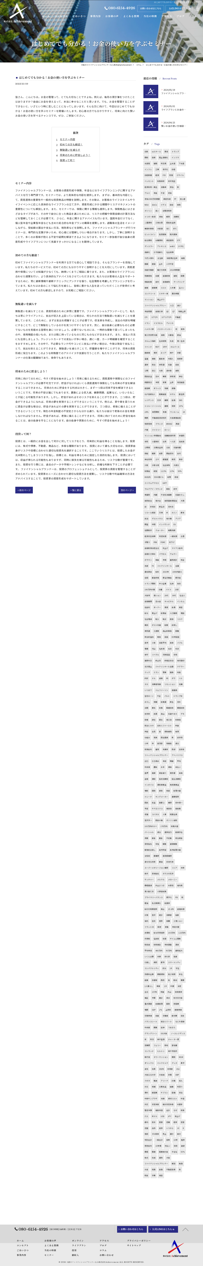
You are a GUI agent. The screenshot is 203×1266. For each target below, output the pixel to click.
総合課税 (148, 240)
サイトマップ (134, 1245)
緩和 (175, 276)
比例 (164, 441)
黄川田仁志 (149, 891)
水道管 (147, 163)
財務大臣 (174, 826)
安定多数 (155, 1104)
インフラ (175, 157)
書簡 (166, 406)
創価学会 (179, 832)
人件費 (172, 287)
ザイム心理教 (175, 938)
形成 (153, 1157)
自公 (153, 370)
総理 (169, 477)
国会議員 (164, 737)
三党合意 (159, 222)
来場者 (170, 1069)
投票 (168, 1140)
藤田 (161, 861)
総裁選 (163, 702)
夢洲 (182, 512)
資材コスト (172, 1098)
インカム (180, 601)
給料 (157, 571)
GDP (154, 1009)
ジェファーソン (161, 690)
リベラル (155, 654)
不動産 (178, 317)
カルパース (174, 346)
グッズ (174, 1063)
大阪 (168, 1157)
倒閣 (155, 702)
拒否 (153, 1122)
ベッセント (149, 181)
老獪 (146, 814)
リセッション (170, 684)
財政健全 (157, 944)
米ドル (154, 1116)
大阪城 (162, 1074)
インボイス (149, 784)
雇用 (157, 749)
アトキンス (161, 246)
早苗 (146, 808)
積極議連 (148, 885)
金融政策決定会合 (152, 548)
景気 (153, 708)
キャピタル (169, 601)
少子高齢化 (158, 252)
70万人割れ (149, 258)
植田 (157, 560)
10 (178, 1128)
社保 (171, 583)
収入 (180, 1080)
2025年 (166, 571)
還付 (171, 1134)
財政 (175, 1146)
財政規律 (178, 992)
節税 (161, 790)
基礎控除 (175, 796)
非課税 (147, 932)
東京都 (172, 773)
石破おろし (179, 494)
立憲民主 (162, 1086)
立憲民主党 (158, 447)
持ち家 (167, 956)
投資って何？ (67, 160)
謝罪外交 (148, 660)
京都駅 (154, 980)
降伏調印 (180, 660)
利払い (167, 1146)
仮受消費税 (163, 779)
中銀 (172, 986)
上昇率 (168, 1009)
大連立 (176, 465)
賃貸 (166, 607)
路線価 (147, 352)
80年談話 (175, 637)
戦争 (182, 329)
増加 (182, 613)
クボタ (147, 1080)
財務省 (147, 471)
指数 (177, 915)
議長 (171, 672)
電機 (146, 648)
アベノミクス (177, 755)
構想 (170, 802)
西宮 (177, 423)
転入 (157, 619)
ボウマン (148, 560)
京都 (179, 352)
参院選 (162, 364)
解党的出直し (150, 850)
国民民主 (148, 376)
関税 (146, 157)
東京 (155, 352)
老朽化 (165, 169)
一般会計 (159, 1140)
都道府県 (155, 577)
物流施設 (180, 382)
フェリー (157, 1045)
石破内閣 (177, 447)
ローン (167, 429)
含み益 (158, 601)
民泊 (146, 518)
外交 (146, 1104)
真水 (168, 998)
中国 (153, 524)
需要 (182, 980)
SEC (168, 228)
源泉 (177, 944)
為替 (146, 566)
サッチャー (149, 879)
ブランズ (159, 423)
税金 (146, 1175)
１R (165, 986)
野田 (146, 453)
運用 (161, 1157)
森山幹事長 (167, 631)
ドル (153, 678)
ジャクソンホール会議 (164, 666)
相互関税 (155, 412)
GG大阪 (164, 1033)
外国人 (171, 358)
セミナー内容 (67, 139)
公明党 (147, 447)
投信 (171, 204)
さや (157, 459)
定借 (182, 1122)
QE (167, 311)
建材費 (174, 1015)
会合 (146, 992)
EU (175, 524)
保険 (179, 204)
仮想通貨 (162, 234)
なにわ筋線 (179, 1021)
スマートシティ (174, 962)
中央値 (147, 767)
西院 (162, 980)
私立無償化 (156, 903)
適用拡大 (178, 950)
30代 (174, 595)
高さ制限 (171, 974)
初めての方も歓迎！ (71, 144)
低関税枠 (148, 530)
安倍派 (152, 506)
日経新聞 (148, 175)
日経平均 (162, 642)
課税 (153, 779)
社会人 (182, 595)
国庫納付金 (163, 1151)
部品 (171, 187)
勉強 (180, 1163)
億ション (157, 595)
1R (171, 968)
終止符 (158, 660)
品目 (153, 1128)
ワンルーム (174, 412)
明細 (171, 761)
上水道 (172, 163)
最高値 (162, 358)
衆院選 (147, 631)
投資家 (180, 358)
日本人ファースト (164, 725)
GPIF (165, 346)
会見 (153, 731)
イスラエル (158, 323)
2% (160, 1009)
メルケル (161, 879)
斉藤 (146, 838)
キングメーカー (161, 796)
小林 (146, 743)
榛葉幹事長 (149, 228)
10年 (176, 1140)
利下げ (172, 542)
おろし (147, 702)
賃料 (146, 1092)
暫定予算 (148, 1110)
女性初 (147, 856)
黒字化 (169, 897)
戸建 (146, 429)
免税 (146, 1134)
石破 (170, 364)
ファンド (148, 346)
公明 (146, 370)
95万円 (169, 950)
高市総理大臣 (175, 850)
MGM (181, 1057)
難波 (155, 1080)
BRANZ (169, 423)
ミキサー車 (163, 293)
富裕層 (174, 1045)
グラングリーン (151, 1033)
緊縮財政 (170, 708)
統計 (161, 915)
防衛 (171, 175)
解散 (164, 844)
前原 (161, 453)
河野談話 (166, 654)
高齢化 (147, 252)
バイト (168, 589)
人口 (172, 305)
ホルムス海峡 (150, 341)
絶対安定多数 (168, 1104)
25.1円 (171, 909)
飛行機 (169, 518)
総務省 (163, 613)
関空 (146, 524)
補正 (146, 998)
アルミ (147, 193)
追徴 (146, 779)
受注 (180, 1092)
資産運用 (170, 240)
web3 (172, 246)
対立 (146, 1086)
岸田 (146, 731)
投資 (153, 157)
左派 (170, 648)
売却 (173, 749)
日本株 (181, 749)
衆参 (180, 459)
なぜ (175, 1110)
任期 (180, 684)
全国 (146, 577)
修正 (182, 560)
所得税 (147, 938)
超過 (171, 619)
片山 (169, 992)
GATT (165, 483)
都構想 (156, 856)
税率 (173, 406)
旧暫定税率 (167, 210)
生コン (181, 287)
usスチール (156, 151)
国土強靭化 (163, 157)
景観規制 (161, 974)
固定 (159, 927)
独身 (175, 956)
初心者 (182, 199)
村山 (153, 648)
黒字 (182, 1063)
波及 (146, 1069)
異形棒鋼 (175, 293)
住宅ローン (149, 696)
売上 (164, 1134)
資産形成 (167, 199)
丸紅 (171, 341)
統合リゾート (166, 1021)
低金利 (147, 607)
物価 (166, 388)
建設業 (154, 1092)
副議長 (174, 690)
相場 (163, 335)
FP (175, 199)
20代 (167, 595)
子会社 (174, 1151)
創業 (146, 980)
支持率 (147, 713)
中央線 (147, 1027)
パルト (167, 696)
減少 (179, 305)
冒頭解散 (173, 844)
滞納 (170, 767)
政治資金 (179, 838)
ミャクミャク (162, 1063)
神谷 (180, 376)
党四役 (169, 808)
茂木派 (171, 506)
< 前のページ (24, 490)
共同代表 (170, 861)
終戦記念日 (169, 660)
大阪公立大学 (150, 1074)
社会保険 (166, 465)
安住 (157, 844)
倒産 (168, 790)
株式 (146, 1157)
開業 (155, 1027)
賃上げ (154, 613)
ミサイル (180, 175)
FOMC (163, 542)
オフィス (157, 388)
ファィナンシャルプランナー (156, 755)
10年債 (158, 1146)
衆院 (173, 459)
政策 (182, 1110)
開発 (173, 1057)
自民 (177, 364)
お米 (162, 767)
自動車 (163, 187)
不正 (159, 696)
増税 (146, 790)
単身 (158, 986)
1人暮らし (149, 986)
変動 (166, 927)
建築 (146, 287)
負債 (173, 607)
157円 (154, 992)
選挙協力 (168, 832)
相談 (161, 1175)
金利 (157, 281)
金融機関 (148, 601)
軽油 (146, 903)
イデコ (163, 204)
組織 (171, 1086)
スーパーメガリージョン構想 (156, 867)
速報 (161, 678)
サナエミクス (157, 808)
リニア (174, 867)
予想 (157, 382)
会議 (177, 566)
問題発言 (148, 382)
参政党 (172, 376)
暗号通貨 (173, 234)
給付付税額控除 (151, 909)
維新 (153, 453)
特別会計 (148, 1140)
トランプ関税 (150, 583)
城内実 (180, 885)
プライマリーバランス (154, 897)
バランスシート (151, 1021)
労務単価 (148, 1015)
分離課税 (159, 240)
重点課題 (148, 1003)
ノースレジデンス (178, 1033)
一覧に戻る (75, 490)
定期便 (147, 1045)
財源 (164, 938)
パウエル (162, 554)
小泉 (153, 642)
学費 (153, 1175)
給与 (146, 613)
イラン (147, 323)
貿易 (168, 489)
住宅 (153, 921)
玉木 (157, 376)
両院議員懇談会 (171, 500)
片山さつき (160, 885)
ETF (178, 240)
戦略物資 (171, 530)
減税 (177, 370)
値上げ (177, 1116)
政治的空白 (149, 637)
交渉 (159, 400)
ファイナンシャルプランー (155, 305)
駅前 (175, 980)
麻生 (171, 702)
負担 (179, 583)
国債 (182, 276)
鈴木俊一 (179, 802)
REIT (157, 346)
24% (146, 412)
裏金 (161, 838)
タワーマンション (161, 1057)
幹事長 (178, 719)
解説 (173, 1163)
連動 (173, 388)
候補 (153, 1086)
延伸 (162, 1027)
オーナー (157, 607)
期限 (166, 400)
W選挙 (179, 1104)
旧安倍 (180, 737)
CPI (146, 317)
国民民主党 (170, 222)
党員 (155, 737)
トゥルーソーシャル (153, 406)
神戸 (171, 352)
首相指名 (155, 873)
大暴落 (171, 335)
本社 (180, 974)
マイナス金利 (177, 548)
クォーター (160, 530)
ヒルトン (161, 1051)
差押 (146, 773)
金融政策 (166, 276)
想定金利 (148, 1146)
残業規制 (148, 276)
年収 (164, 761)
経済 (157, 175)
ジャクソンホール (164, 566)
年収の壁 (175, 927)
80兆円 (147, 477)
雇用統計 (173, 560)
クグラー (180, 666)
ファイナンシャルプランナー (156, 1163)
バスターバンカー (164, 329)
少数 (146, 465)
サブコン (164, 1092)
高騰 (168, 921)
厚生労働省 (167, 577)
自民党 (181, 441)
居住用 (181, 394)
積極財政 (180, 708)
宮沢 (153, 915)
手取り (147, 542)
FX (153, 566)
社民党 (162, 648)
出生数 (160, 258)
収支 (182, 1015)
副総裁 (178, 808)
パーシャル (149, 832)
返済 (161, 1128)
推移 (183, 1140)
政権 (146, 719)
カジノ (174, 512)
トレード (148, 796)
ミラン (156, 672)
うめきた (171, 1027)
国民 (146, 802)
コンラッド (149, 1051)
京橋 (170, 1074)
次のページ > (127, 490)
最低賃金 (148, 571)
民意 (155, 713)
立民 (168, 447)
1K (184, 412)
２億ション (177, 921)
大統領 (160, 228)
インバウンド (164, 524)
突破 (162, 992)
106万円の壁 (150, 589)
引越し (147, 962)
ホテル (172, 394)
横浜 (146, 625)
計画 (173, 1080)
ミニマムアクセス (152, 483)
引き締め (155, 761)
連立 (177, 743)
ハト (180, 678)
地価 (163, 1098)
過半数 (169, 370)
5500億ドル (159, 477)
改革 (182, 867)
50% (180, 471)
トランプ (175, 151)
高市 (146, 642)
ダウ (173, 678)
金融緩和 (166, 281)
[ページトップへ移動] (185, 1229)
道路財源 (180, 909)
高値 (171, 642)
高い (157, 210)
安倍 (175, 654)
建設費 (147, 388)
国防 (168, 1003)
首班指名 (148, 844)
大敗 (182, 500)
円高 (179, 672)
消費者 (169, 915)
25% (181, 406)
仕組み (147, 737)
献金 (153, 838)
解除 (168, 216)
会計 (168, 1110)
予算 (153, 998)
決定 (179, 986)
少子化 (181, 246)
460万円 (158, 950)
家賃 (164, 382)
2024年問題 (175, 270)
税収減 (147, 944)
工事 (157, 169)
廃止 (163, 909)
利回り (180, 1086)
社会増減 (148, 619)
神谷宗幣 (148, 459)
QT (173, 311)
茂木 (179, 702)
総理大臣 (177, 790)
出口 (146, 761)
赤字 (175, 489)
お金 (146, 1169)
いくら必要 (149, 956)
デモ (182, 713)
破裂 (155, 163)
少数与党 (155, 465)
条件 (146, 873)
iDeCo (154, 204)
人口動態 (173, 613)
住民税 (156, 938)
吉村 (179, 453)
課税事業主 (161, 784)
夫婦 (159, 956)
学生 (177, 968)
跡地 (166, 1045)
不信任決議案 (166, 494)
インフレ (148, 169)
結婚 (183, 258)
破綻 (183, 1146)
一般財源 (173, 536)
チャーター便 (173, 1039)
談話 (166, 637)
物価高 (169, 743)
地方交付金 (177, 998)
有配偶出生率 (172, 258)
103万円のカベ (151, 826)
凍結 (161, 216)
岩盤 (146, 1128)
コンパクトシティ (152, 968)
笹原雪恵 (148, 423)
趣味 (155, 767)
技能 (157, 1015)
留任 (161, 719)
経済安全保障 (150, 536)
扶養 (160, 589)
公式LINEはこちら (178, 8)
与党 (161, 370)
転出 (164, 619)
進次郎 (160, 743)
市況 (152, 1039)
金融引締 (159, 311)
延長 (173, 400)
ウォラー (173, 554)
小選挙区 (155, 441)
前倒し (174, 625)
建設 (153, 264)
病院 (155, 962)
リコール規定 (150, 512)
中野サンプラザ (151, 1098)
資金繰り (162, 773)
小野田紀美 (161, 891)
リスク (180, 619)
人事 (164, 814)
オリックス (149, 1063)
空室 (146, 358)
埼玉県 (163, 163)
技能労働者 (149, 270)
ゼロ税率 (155, 1134)
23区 (177, 589)
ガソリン (148, 210)
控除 (161, 921)
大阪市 (147, 595)
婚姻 (146, 264)
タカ (146, 684)
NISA (146, 204)
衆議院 (147, 494)
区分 (164, 968)
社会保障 (170, 252)
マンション (149, 299)
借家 (175, 1122)
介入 (146, 1116)
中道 (182, 1098)
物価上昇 (182, 311)
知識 (153, 1169)
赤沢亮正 (171, 181)
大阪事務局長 (175, 418)
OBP (177, 1074)
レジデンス (149, 400)
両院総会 (148, 500)
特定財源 (162, 536)
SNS (180, 400)
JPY (169, 1116)
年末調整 (168, 944)
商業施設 (162, 394)
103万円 (171, 932)
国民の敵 (159, 820)
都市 (162, 962)
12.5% (163, 471)
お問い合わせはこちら (150, 8)
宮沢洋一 (148, 820)
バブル (180, 642)
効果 (153, 1069)
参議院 (181, 435)
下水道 (181, 163)
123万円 (181, 932)
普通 (161, 1122)
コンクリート (150, 293)
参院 (146, 441)
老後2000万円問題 (152, 199)
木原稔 (171, 885)
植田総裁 (148, 281)
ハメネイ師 (149, 329)
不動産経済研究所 (159, 418)
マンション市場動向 (153, 435)
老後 (170, 193)
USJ (178, 1069)
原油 (179, 335)
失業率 (165, 749)
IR (167, 512)
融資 (153, 773)
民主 (153, 802)
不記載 (169, 838)
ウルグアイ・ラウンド (154, 489)
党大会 (158, 500)
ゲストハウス (157, 518)
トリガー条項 (150, 216)
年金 (155, 193)
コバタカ (155, 814)
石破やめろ (172, 713)
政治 (153, 364)
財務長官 (161, 181)
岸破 (177, 725)
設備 (173, 1092)
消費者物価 (156, 684)
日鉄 (146, 151)
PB (176, 897)
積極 (146, 1151)
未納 (180, 773)
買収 (166, 151)
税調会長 (173, 814)
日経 (173, 169)
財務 (161, 708)
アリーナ (164, 1080)
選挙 (146, 364)
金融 (161, 1169)
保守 (146, 654)
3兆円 (161, 1069)
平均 (179, 761)
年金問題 (148, 311)
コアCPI (154, 317)
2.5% (172, 471)
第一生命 (180, 341)
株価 (164, 412)
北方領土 (148, 666)
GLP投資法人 (150, 394)
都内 (146, 1122)
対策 (146, 915)
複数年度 (159, 1110)
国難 (177, 631)
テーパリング (179, 281)
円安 (146, 678)
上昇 (171, 382)
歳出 (161, 998)
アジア (178, 518)
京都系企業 (149, 974)
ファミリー (156, 429)
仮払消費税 (176, 779)
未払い (178, 767)
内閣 (155, 494)
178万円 (163, 826)
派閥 (146, 708)
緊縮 (153, 1151)
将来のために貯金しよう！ (75, 155)
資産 (180, 607)
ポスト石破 (156, 625)
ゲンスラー (149, 246)
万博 (161, 512)
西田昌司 (170, 453)
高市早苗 (162, 850)
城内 (146, 921)
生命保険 (162, 341)
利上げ (165, 548)
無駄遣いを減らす (70, 150)
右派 (177, 648)
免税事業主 (174, 784)
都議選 (165, 459)
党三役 (169, 719)
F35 (164, 175)
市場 (164, 560)
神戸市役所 (172, 1051)
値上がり (161, 299)
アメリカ (169, 323)
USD (162, 1116)
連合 (159, 832)
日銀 (157, 276)
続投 (155, 471)
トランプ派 (177, 696)
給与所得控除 (159, 932)
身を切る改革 (150, 861)
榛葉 (164, 376)
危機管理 (159, 1003)
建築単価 (178, 1009)
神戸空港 (161, 1039)
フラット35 (149, 927)
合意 (182, 536)
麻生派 (162, 506)
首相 (176, 477)
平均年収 (148, 950)
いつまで (148, 690)
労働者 (165, 1015)
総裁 (166, 625)
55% (183, 1151)
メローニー (172, 879)
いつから (170, 1128)
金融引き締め (150, 554)
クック (147, 672)
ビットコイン (150, 234)
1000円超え (177, 571)
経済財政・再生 (151, 187)
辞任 (153, 719)
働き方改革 (161, 270)
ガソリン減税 (171, 820)
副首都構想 (167, 856)
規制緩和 (168, 731)
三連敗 (156, 631)
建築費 (154, 287)
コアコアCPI (166, 317)
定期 (168, 1122)
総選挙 (167, 903)
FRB (155, 542)
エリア (163, 352)
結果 (177, 731)
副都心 (162, 802)
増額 (146, 1009)
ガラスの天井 (168, 873)
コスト (163, 287)
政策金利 (148, 749)
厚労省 (178, 577)
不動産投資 (170, 1169)
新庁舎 (147, 1057)
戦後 (159, 637)
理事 (164, 672)
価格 (153, 358)
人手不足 (170, 264)
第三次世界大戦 (151, 335)
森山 (162, 713)
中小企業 (162, 583)
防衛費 (176, 1003)
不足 (162, 193)
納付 (179, 1134)
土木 (161, 264)
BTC (175, 228)
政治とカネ (149, 725)
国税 (153, 790)
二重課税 (148, 222)
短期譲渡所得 (170, 435)
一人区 (172, 441)
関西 (146, 418)
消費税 (176, 216)
